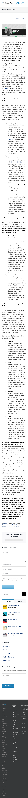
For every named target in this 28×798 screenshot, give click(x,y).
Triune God (6, 660)
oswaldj (5, 523)
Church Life (16, 524)
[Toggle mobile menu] (25, 5)
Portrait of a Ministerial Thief (14, 714)
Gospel (10, 526)
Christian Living (10, 524)
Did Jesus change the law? (16, 633)
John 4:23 (6, 88)
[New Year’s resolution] (5, 627)
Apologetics (4, 524)
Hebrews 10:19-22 (16, 162)
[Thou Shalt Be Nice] (5, 613)
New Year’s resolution (14, 626)
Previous (17, 18)
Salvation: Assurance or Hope (14, 735)
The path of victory (13, 605)
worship (13, 526)
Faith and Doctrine (8, 657)
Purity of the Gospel (14, 745)
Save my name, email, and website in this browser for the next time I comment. (14, 581)
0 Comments (19, 526)
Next (23, 18)
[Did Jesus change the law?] (5, 633)
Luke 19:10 (9, 70)
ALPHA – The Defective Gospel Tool (14, 756)
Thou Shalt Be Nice (14, 612)
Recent (20, 601)
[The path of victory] (5, 606)
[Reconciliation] (5, 620)
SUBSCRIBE (8, 685)
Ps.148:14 (11, 139)
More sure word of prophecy (14, 724)
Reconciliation (12, 619)
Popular (8, 601)
